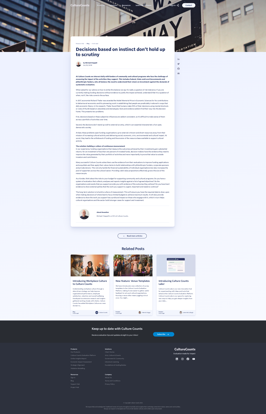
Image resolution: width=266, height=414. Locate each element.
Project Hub (75, 387)
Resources (126, 5)
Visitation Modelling (78, 368)
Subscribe (161, 334)
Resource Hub (80, 43)
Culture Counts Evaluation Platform (83, 355)
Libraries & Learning (112, 362)
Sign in (73, 377)
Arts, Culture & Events (113, 355)
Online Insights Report (78, 358)
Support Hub (75, 384)
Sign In (173, 5)
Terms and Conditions (112, 381)
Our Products (75, 352)
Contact (188, 5)
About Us (108, 377)
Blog (88, 43)
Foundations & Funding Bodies (115, 365)
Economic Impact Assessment (81, 362)
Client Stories (109, 352)
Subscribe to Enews (143, 5)
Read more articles (134, 236)
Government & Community (114, 358)
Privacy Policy (110, 384)
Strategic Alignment (78, 365)
